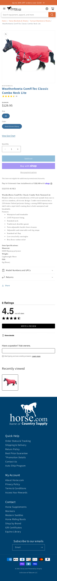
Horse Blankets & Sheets (18, 21)
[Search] (52, 14)
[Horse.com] (14, 8)
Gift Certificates (13, 527)
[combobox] (28, 14)
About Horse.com (14, 480)
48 (6, 116)
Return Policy (12, 449)
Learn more (36, 356)
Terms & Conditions (15, 488)
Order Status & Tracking (18, 440)
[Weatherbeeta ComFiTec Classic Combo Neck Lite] (10, 382)
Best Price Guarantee (16, 453)
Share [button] (7, 285)
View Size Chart (8, 135)
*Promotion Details (15, 457)
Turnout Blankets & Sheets (40, 21)
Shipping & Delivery (15, 444)
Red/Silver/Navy (12, 126)
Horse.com (24, 569)
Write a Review (28, 326)
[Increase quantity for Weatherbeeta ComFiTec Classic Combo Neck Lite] (18, 149)
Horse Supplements (15, 506)
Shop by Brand (13, 523)
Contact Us (11, 461)
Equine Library (13, 531)
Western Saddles (14, 515)
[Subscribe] (42, 547)
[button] (28, 270)
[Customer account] (47, 9)
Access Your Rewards (16, 492)
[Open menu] (4, 8)
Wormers (10, 511)
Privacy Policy (12, 484)
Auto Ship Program (15, 465)
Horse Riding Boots (15, 519)
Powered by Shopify (35, 569)
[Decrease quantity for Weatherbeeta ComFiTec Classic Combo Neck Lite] (5, 149)
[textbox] (28, 350)
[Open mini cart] (53, 9)
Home (4, 21)
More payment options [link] (28, 172)
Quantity (5, 144)
